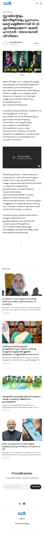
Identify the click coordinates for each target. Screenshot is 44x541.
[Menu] (41, 3)
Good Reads (7, 12)
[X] (20, 504)
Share (36, 44)
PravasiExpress (15, 43)
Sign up (22, 519)
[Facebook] (24, 504)
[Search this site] (37, 3)
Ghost (26, 524)
